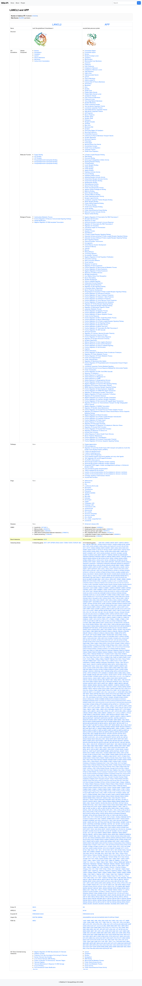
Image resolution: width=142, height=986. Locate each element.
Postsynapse (88, 142)
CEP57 (100, 603)
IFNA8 (99, 690)
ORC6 (84, 756)
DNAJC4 (102, 633)
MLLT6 (127, 725)
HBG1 (112, 680)
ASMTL (85, 569)
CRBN (129, 616)
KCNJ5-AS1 (91, 699)
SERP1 (85, 824)
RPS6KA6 (123, 813)
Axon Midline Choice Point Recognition (95, 276)
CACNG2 (119, 586)
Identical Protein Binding (91, 186)
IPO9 (114, 694)
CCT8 (97, 596)
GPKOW (107, 671)
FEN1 (119, 654)
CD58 (119, 596)
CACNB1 (114, 586)
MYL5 (102, 737)
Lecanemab (88, 520)
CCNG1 (123, 595)
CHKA (84, 607)
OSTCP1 (114, 756)
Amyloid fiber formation (91, 477)
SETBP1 (118, 824)
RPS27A (111, 813)
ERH (127, 645)
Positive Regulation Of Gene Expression (96, 269)
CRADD (124, 616)
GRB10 (116, 673)
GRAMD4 (111, 673)
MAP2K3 (96, 716)
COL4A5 (85, 614)
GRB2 (120, 673)
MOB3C (113, 727)
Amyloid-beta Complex (91, 146)
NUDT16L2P (92, 751)
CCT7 (93, 596)
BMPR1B (91, 579)
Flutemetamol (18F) (90, 507)
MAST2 (101, 720)
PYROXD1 (119, 793)
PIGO (92, 770)
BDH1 (105, 576)
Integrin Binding (89, 167)
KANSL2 (93, 697)
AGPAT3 (89, 551)
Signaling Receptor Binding (92, 161)
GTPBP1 (90, 676)
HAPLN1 (85, 680)
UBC (80, 543)
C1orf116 (120, 583)
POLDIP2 (90, 777)
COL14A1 (94, 612)
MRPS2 (107, 732)
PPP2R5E (97, 782)
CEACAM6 (96, 602)
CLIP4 (125, 609)
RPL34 (85, 812)
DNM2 (117, 633)
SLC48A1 (102, 831)
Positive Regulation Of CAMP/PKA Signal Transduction (100, 390)
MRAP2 (100, 728)
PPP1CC (101, 780)
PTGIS (89, 791)
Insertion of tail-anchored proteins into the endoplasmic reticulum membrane (106, 472)
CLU (87, 610)
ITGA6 (104, 695)
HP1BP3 (94, 687)
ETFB (100, 647)
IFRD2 (107, 690)
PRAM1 (122, 782)
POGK (120, 775)
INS (100, 694)
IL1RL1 (106, 692)
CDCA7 (109, 598)
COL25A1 (111, 612)
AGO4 (84, 551)
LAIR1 (98, 706)
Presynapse (88, 141)
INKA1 (87, 694)
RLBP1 (100, 806)
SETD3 (123, 824)
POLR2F (110, 777)
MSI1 (88, 734)
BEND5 (122, 576)
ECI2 (123, 638)
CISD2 (92, 609)
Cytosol (36, 56)
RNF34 (114, 808)
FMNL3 (102, 659)
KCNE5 (121, 697)
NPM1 (84, 749)
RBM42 (114, 801)
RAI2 (113, 798)
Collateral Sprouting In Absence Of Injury (96, 335)
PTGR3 (94, 791)
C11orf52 (108, 581)
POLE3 (95, 777)
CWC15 (93, 621)
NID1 (116, 744)
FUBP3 (112, 661)
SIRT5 (84, 829)
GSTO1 (115, 675)
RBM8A (123, 801)
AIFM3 (114, 551)
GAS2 (109, 664)
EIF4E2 (110, 642)
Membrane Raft (89, 127)
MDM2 (111, 721)
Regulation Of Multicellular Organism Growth (97, 307)
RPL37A (97, 812)
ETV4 (120, 647)
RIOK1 (130, 805)
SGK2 (105, 826)
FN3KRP (106, 659)
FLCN (128, 657)
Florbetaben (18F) (89, 503)
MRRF (126, 732)
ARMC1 (118, 565)
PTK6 (101, 791)
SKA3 (99, 829)
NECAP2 (122, 742)
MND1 (94, 727)
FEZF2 (93, 655)
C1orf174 (126, 583)
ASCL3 (118, 567)
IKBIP (90, 692)
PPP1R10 (107, 780)
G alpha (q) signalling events (93, 451)
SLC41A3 (96, 831)
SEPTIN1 (94, 822)
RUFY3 (109, 817)
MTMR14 (85, 735)
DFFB (100, 628)
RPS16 (128, 812)
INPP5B (96, 694)
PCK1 (108, 763)
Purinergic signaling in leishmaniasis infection (97, 475)
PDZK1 (89, 767)
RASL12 (125, 799)
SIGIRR (123, 827)
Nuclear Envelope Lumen (92, 56)
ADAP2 (103, 548)
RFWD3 (85, 805)
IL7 (116, 692)
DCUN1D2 (126, 622)
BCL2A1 (85, 576)
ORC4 (129, 754)
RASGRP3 (108, 799)
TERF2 (71, 543)
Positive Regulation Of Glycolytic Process (96, 325)
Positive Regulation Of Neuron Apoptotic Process (98, 314)
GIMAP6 (116, 666)
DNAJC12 (91, 633)
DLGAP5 (128, 629)
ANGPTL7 (104, 555)
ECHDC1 (110, 638)
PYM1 (114, 793)
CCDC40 (113, 593)
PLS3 (88, 775)
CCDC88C (86, 595)
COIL (84, 612)
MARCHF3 (86, 720)
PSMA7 (128, 787)
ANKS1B (103, 557)
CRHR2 (90, 617)
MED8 (89, 723)
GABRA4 (98, 662)
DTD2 (116, 635)
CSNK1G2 (126, 617)
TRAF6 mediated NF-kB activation (94, 470)
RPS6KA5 (117, 813)
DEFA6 (123, 626)
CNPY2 (119, 610)
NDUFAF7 (121, 740)
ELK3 (127, 642)
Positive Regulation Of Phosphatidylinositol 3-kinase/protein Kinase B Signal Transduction (106, 363)
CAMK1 (96, 588)
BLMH (107, 577)
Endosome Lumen (90, 99)
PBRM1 (106, 761)
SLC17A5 (118, 829)
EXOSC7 (105, 648)
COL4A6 (90, 614)
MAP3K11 (107, 716)
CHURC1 (113, 607)
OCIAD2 (106, 753)
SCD (96, 820)
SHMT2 (114, 827)
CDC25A (85, 598)
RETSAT (121, 803)
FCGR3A (107, 654)
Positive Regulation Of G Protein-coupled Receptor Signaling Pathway (104, 321)
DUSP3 (95, 636)
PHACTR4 (126, 767)
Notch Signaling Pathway (92, 239)
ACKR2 (128, 544)
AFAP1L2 (94, 550)
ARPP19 (100, 567)
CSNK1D (108, 617)
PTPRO (128, 791)
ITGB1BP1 (109, 695)
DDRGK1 (96, 624)
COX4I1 (85, 616)
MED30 (85, 723)
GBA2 (122, 664)
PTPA (114, 791)
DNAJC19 (96, 633)
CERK (103, 603)
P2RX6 (93, 758)
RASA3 (96, 799)
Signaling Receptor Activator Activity (95, 177)
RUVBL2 (118, 817)
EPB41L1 (127, 643)
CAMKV (123, 588)
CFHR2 (85, 605)
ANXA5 (85, 558)
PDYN (124, 765)
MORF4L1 (128, 727)
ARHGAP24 (100, 563)
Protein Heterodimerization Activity (94, 196)
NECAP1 (117, 742)
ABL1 (84, 544)
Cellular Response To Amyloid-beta (94, 422)
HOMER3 (122, 685)
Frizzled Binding (89, 163)
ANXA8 (89, 558)
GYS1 (114, 676)
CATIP (87, 591)
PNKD (97, 775)
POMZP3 (92, 779)
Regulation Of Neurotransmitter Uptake (95, 361)
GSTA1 (106, 675)
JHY (84, 697)
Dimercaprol (88, 500)
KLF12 (104, 702)
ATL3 (101, 570)
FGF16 (112, 655)
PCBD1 (110, 761)
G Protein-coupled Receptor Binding (95, 155)
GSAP (84, 675)
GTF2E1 (120, 675)
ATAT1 (112, 569)
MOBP (117, 727)
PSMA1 (118, 787)
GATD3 (118, 664)
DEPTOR (91, 628)
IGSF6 (85, 692)
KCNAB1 (111, 697)
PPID (92, 780)
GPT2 (99, 673)
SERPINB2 (97, 824)
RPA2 (96, 810)
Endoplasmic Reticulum (91, 68)
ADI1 (127, 548)
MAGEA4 (112, 714)
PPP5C (108, 782)
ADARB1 (107, 548)
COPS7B (116, 614)
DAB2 (94, 622)
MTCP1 (105, 734)
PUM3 (89, 793)
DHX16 (90, 629)
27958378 (65, 532)
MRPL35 (116, 730)
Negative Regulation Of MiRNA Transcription (97, 406)
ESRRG (95, 647)
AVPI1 (127, 572)
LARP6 (130, 706)
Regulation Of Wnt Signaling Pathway (95, 286)
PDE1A (89, 765)
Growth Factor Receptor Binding (93, 207)
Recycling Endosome (91, 132)
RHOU (58, 543)
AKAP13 (85, 553)
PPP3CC (102, 782)
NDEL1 (102, 740)
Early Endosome (89, 66)
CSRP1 (91, 619)
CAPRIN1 (85, 589)
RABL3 (94, 798)
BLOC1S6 (85, 579)
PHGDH (102, 768)
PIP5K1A (85, 772)
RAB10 (100, 794)
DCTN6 (116, 622)
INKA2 (92, 694)
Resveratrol (88, 487)
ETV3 (116, 647)
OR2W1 (107, 754)
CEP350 (95, 603)
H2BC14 (104, 678)
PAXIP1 (97, 761)
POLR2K (115, 777)
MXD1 (122, 735)
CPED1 (109, 616)
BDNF (108, 576)
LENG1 (103, 708)
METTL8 (97, 725)
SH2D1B (113, 826)
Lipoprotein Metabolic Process (93, 309)
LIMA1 (85, 709)
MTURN (101, 735)
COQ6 (126, 614)
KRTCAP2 (122, 704)
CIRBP (88, 609)
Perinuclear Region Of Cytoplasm (94, 130)
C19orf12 (90, 583)
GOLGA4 (95, 669)
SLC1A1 (123, 829)
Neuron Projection (90, 115)
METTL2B (91, 725)
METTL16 (125, 723)
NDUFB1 (126, 740)
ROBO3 (127, 808)
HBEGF (107, 680)
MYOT (110, 737)
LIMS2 (102, 709)
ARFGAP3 (118, 562)
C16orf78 (85, 583)
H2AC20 (85, 678)
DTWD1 (120, 635)
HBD (103, 680)
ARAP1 (94, 562)
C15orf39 (125, 581)
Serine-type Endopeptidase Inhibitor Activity (97, 160)
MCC (123, 720)
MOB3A (108, 727)
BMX (95, 579)
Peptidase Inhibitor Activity (92, 175)
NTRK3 (117, 749)
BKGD (103, 577)
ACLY (84, 546)
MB (109, 720)
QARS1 (124, 793)
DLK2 (84, 631)
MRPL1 (114, 728)
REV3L (126, 803)
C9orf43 (95, 586)
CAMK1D (101, 588)
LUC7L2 (118, 713)
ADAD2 (93, 548)
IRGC (128, 694)
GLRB (93, 668)
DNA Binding (88, 156)
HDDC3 (96, 681)
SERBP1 (123, 822)
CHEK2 (120, 605)
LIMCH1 (89, 709)
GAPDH (99, 664)
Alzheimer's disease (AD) (92, 524)
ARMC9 (127, 565)
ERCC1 (121, 645)
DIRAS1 (110, 629)
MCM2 (94, 721)
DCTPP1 (120, 622)
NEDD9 (128, 742)
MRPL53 (90, 732)
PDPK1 (111, 765)
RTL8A (100, 817)
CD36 (116, 596)
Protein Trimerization (90, 370)
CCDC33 (108, 593)
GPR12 (116, 671)
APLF (102, 560)
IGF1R (119, 690)
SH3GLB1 (91, 827)
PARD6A (104, 760)
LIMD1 (94, 709)
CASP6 (119, 589)
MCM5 (98, 721)
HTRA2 (99, 688)
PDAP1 (125, 763)
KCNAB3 (116, 697)
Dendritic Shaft (89, 118)
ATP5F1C (116, 570)
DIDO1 (98, 629)
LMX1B (98, 711)
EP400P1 (117, 643)
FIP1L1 (102, 657)
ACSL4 (106, 546)
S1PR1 (95, 819)
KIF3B (117, 701)
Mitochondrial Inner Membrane (93, 61)
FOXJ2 (124, 659)
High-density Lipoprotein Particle (94, 111)
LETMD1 (112, 708)
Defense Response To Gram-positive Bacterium (98, 344)
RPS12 (119, 812)
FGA (96, 655)
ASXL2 (108, 569)
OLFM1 (127, 753)
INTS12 (103, 694)
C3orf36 (115, 584)
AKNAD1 (90, 553)
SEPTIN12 (101, 822)
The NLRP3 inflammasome (92, 460)
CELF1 (101, 602)
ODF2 (114, 753)
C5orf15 (129, 584)
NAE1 (103, 739)
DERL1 (97, 628)
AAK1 (103, 543)
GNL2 (122, 668)
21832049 (34, 16)
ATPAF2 (98, 572)
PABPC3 (107, 758)
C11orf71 (114, 581)
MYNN (106, 737)
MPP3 (90, 728)
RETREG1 (116, 803)
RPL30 (124, 810)
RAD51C (105, 798)
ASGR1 (123, 567)
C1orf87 (90, 584)
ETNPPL (108, 647)
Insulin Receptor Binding (91, 165)
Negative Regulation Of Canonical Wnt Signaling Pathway (101, 384)
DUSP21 (90, 636)
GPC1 (102, 671)
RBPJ (127, 801)
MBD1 (112, 720)
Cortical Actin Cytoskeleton (42, 61)
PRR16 (110, 786)
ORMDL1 (89, 756)
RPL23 (120, 810)
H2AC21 (90, 678)
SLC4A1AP (108, 831)
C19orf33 (101, 583)
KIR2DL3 (85, 702)
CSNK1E (114, 617)
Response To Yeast (90, 220)
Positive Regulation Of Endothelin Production (97, 418)
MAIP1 (123, 714)
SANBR (109, 819)
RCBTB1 (97, 803)
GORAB (105, 669)
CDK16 (118, 598)
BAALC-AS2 (86, 574)
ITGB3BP (119, 695)
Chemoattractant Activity (92, 184)
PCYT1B (120, 763)
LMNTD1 (93, 711)
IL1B (102, 692)
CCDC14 (118, 591)
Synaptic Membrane (90, 137)
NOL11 (93, 747)
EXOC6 (89, 648)
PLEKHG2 (100, 773)
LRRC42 (129, 711)
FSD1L (99, 661)
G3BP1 (125, 661)
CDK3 (90, 600)
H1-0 (118, 676)
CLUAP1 (91, 610)
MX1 (118, 735)
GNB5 (118, 668)
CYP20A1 (85, 622)
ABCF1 (117, 543)
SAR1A (114, 819)
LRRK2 (95, 713)
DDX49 (93, 626)
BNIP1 (99, 579)
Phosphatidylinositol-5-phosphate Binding (45, 160)
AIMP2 (123, 551)
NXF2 (126, 751)
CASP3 (110, 589)
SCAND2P (91, 820)
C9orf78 (104, 586)
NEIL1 (84, 744)
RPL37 (93, 812)
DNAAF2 (104, 631)
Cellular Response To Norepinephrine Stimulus (98, 380)
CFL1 (88, 605)
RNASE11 (115, 806)
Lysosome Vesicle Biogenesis (93, 455)
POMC (126, 777)
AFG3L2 (106, 550)
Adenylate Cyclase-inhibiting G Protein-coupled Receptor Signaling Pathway (106, 238)
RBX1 (88, 803)
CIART (123, 607)
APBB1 (125, 558)
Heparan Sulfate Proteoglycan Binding (95, 189)
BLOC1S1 (112, 577)
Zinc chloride (88, 517)
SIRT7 (88, 829)
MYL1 (94, 737)
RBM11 (100, 801)
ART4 (110, 567)
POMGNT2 (86, 779)
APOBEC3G (112, 560)
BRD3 (111, 579)
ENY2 (109, 643)
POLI (102, 777)
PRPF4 (91, 786)
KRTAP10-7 (116, 704)
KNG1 (88, 704)
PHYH (117, 768)
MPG (84, 728)
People (23, 3)
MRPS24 (112, 732)
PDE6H (99, 765)
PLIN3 (117, 773)
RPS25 (102, 813)
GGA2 (97, 666)
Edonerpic (87, 498)
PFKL (113, 767)
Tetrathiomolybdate (90, 493)
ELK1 (123, 642)
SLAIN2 (113, 829)
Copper (87, 501)
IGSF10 (127, 690)
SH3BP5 (125, 826)
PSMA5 (123, 787)
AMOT (99, 555)
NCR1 (93, 740)
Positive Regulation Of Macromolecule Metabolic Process (101, 267)
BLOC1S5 (124, 577)
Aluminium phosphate (91, 514)
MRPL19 (129, 728)
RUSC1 (113, 817)
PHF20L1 (90, 768)
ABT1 (95, 544)
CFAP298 (108, 603)
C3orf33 (110, 584)
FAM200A (116, 650)
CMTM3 (105, 610)
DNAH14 (110, 631)
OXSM (85, 758)
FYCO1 (121, 661)
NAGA (107, 739)
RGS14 (105, 805)
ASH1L (127, 567)
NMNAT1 (101, 746)
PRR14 (102, 786)
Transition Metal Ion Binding (92, 194)
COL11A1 (89, 612)
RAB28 (85, 796)
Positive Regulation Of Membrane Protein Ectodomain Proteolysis (103, 352)
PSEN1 (109, 787)
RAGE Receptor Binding (91, 201)
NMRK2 (116, 746)
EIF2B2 (125, 640)
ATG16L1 (93, 570)
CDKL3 (115, 600)
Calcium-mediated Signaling (92, 281)
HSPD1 (90, 688)
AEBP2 (90, 550)
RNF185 (105, 808)
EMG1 (92, 643)
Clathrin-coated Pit (90, 80)
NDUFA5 (115, 740)
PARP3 (120, 760)
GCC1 (125, 664)
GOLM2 (100, 669)
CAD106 (87, 494)
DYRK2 (127, 636)
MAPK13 (123, 716)
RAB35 (94, 796)
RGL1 (92, 805)
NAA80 (89, 739)
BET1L (127, 576)
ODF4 (122, 753)
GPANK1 (85, 671)
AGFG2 (124, 550)
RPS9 (90, 815)
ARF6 (106, 562)
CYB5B (124, 621)
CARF (95, 589)
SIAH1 (62, 543)
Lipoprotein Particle (90, 149)
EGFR (106, 640)
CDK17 (122, 598)
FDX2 (116, 654)
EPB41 (123, 643)
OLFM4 (89, 754)
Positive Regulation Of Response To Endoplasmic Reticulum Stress (104, 425)
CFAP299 (114, 603)
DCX (84, 624)
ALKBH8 (90, 555)
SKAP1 (104, 829)
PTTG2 (85, 793)
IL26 (109, 692)
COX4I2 (90, 616)
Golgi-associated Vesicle (91, 75)
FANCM (120, 652)
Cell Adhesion (88, 233)
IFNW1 (103, 690)
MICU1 (102, 725)
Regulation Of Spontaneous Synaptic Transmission (99, 392)
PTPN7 (123, 791)
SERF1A (128, 822)
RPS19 (89, 813)
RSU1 (89, 817)
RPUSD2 (95, 815)
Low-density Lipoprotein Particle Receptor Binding (98, 200)
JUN (89, 697)
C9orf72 (100, 586)
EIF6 (117, 642)
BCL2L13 (96, 576)
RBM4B (118, 801)
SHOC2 (118, 827)
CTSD (84, 621)
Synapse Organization (91, 340)
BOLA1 (107, 579)
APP (107, 24)
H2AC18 (128, 676)
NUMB (103, 751)
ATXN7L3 (113, 572)
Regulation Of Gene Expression (93, 266)
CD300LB (106, 596)
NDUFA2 (110, 740)
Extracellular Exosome (91, 134)
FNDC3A (112, 659)
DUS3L (125, 635)
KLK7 (129, 702)
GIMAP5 (111, 666)
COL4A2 (122, 612)
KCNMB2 (101, 699)
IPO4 (111, 694)
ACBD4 (115, 544)
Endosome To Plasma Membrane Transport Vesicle (99, 136)
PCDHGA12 (86, 763)
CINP (84, 609)
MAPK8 (85, 718)
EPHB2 (103, 645)
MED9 (93, 723)
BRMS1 (124, 579)
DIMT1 (102, 629)
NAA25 (85, 739)
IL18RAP (97, 692)
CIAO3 (119, 607)
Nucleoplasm (38, 52)
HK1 (107, 683)
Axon (86, 87)
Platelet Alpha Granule (91, 92)
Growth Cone (88, 90)
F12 (109, 648)
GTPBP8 (95, 676)
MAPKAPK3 (104, 718)
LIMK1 (98, 709)
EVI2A (128, 647)
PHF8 (98, 768)
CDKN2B (125, 600)
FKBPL (125, 657)
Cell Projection (89, 113)
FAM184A (110, 650)
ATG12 (85, 570)
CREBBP (85, 617)
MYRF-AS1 (120, 737)
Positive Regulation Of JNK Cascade (95, 330)
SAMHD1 (103, 819)
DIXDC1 (115, 629)
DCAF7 (102, 622)
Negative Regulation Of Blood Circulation (96, 415)
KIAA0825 (86, 701)
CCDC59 (118, 593)
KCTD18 (111, 699)
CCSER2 (89, 596)
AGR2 (93, 551)
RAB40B (117, 796)
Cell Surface (88, 83)
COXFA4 (100, 616)
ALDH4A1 (108, 553)
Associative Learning (90, 259)
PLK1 (121, 773)
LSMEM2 (109, 713)
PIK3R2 (96, 770)
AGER (115, 550)
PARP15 (115, 760)
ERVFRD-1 (90, 647)
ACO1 (88, 546)
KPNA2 (92, 704)
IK (87, 692)
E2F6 (89, 638)
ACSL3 (101, 546)
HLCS (45, 539)
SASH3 (123, 819)
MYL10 (98, 737)
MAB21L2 (90, 714)
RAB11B (104, 794)
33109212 (110, 532)
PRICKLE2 (97, 784)
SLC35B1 (85, 831)
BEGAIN (113, 576)
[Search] (139, 3)
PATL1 (89, 761)
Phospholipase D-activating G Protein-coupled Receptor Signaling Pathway (105, 292)
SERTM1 (110, 824)
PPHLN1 (85, 780)
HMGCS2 (100, 685)
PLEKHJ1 (106, 773)
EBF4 (99, 638)
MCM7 (102, 721)
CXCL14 (104, 621)
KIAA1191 (104, 701)
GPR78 (89, 673)
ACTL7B (120, 546)
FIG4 (94, 657)
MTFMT (120, 734)
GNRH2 (90, 669)
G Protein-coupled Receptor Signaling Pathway (98, 234)
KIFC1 (125, 701)
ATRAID (103, 572)
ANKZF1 (118, 557)
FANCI (115, 652)
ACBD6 (119, 544)
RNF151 (95, 808)
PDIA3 (103, 765)
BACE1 (92, 574)
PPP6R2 (112, 782)
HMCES (120, 683)
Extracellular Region (90, 50)
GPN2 (111, 671)
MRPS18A (101, 732)
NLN (129, 744)
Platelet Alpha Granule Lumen (93, 94)
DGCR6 (105, 628)
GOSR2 (121, 669)
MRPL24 (90, 730)
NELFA (93, 744)
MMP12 (90, 727)
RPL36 (89, 812)
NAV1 (126, 739)
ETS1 (113, 647)
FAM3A (85, 652)
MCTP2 (106, 721)
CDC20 (127, 596)
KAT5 (97, 697)
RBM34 (105, 801)
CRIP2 (95, 617)
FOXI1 (120, 659)
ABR (92, 544)
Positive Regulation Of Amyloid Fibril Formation (98, 429)
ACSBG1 (96, 546)
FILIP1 (98, 657)
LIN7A (106, 709)
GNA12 (102, 668)
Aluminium (88, 482)
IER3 (126, 688)
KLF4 (108, 702)
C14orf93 (119, 581)
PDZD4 (128, 765)
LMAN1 (129, 709)
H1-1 (121, 676)
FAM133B (98, 650)
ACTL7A (115, 546)
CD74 (123, 596)
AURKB (123, 572)
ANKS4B (108, 557)
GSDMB (89, 675)
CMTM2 (100, 610)
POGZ (123, 775)
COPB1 (107, 614)
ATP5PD (122, 570)
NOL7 (101, 747)
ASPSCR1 (94, 569)
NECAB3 (112, 742)
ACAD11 (110, 544)
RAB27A (127, 794)
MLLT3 (122, 725)
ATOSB (105, 570)
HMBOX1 (111, 683)
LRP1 (112, 711)
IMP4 (123, 692)
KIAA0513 (123, 699)
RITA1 (96, 806)
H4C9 (112, 678)
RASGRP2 (102, 799)
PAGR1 (125, 758)
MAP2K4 (101, 716)
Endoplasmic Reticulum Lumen (93, 70)
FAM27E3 (121, 650)
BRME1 (119, 579)
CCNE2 (118, 595)
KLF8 (118, 702)
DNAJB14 (121, 631)
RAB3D (112, 796)
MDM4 (115, 721)
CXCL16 (108, 621)
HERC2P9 (109, 681)
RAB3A (108, 796)
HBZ (123, 680)
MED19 (124, 721)
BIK (92, 577)
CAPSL (91, 589)
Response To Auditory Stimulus (93, 272)
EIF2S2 (90, 642)
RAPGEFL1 (86, 799)
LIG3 (130, 708)
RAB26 (123, 794)
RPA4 (100, 810)
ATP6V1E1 (86, 572)
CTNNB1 (117, 619)
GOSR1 (117, 669)
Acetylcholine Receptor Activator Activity (96, 179)
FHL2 (87, 657)
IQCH (118, 694)
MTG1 (124, 734)
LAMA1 (102, 706)
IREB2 (122, 694)
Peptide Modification (40, 220)
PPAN (116, 779)
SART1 (118, 819)
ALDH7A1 (113, 553)
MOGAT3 (122, 727)
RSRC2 (126, 815)
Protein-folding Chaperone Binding (94, 203)
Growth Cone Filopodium (91, 151)
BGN (84, 577)
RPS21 (98, 813)
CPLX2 (114, 616)
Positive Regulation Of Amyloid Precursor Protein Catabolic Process (104, 410)
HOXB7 (127, 685)
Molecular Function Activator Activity (95, 212)
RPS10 (111, 812)
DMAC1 (88, 631)
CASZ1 (128, 589)
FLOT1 (85, 659)
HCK (84, 681)
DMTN (100, 631)
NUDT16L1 (86, 751)
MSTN (100, 734)
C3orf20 (105, 584)
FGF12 (103, 655)
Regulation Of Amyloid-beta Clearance (95, 396)
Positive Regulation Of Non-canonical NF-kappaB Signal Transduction (104, 401)
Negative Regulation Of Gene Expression (96, 271)
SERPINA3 (90, 824)
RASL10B (114, 799)
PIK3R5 (101, 770)
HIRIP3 (103, 683)
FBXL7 (89, 654)
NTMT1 (113, 749)
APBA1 (112, 558)
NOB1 (84, 747)
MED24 (128, 721)
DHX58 (94, 629)
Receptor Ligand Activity (91, 198)
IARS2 (112, 688)
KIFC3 (129, 701)
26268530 (117, 534)
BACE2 (97, 574)
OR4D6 (112, 754)
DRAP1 (104, 635)
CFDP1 (129, 603)
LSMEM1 (103, 713)
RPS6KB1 (86, 815)
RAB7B (85, 798)
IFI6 (84, 690)
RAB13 (109, 794)
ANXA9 (94, 558)
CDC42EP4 (95, 598)
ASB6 (114, 567)
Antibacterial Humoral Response (94, 283)
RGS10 (101, 805)
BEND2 (118, 576)
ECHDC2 (116, 638)
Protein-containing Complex (92, 104)
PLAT (125, 772)
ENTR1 (105, 643)
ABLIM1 (88, 544)
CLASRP (97, 609)
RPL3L (102, 812)
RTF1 (92, 817)
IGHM (123, 690)
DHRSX (85, 629)
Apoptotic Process (90, 231)
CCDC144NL (124, 591)
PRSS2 (125, 786)
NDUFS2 (96, 742)
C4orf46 (124, 584)
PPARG (120, 779)
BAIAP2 (101, 574)
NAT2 (122, 739)
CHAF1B (101, 605)
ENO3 (100, 643)
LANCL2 (56, 24)
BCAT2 (119, 574)
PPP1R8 (85, 782)
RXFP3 (129, 817)
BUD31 (95, 581)
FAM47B (94, 652)
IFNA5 (95, 690)
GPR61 (85, 673)
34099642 (99, 527)
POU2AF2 (102, 779)
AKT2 (98, 553)
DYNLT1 (117, 636)
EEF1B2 (85, 640)
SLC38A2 (91, 831)
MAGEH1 (118, 714)
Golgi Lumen (88, 73)
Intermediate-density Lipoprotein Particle (96, 109)
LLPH (124, 709)
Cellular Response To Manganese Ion (95, 377)
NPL (127, 747)
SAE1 (99, 819)
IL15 (93, 692)
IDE (120, 688)
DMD (92, 631)
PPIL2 (96, 780)
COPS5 (112, 614)
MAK (126, 714)
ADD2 (116, 548)
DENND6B (86, 628)
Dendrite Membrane (90, 103)
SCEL (99, 820)
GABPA (93, 662)
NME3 (89, 746)
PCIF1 (104, 763)
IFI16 (129, 688)
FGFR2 (121, 655)
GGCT (101, 666)
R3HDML (94, 794)
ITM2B (124, 695)
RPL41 (106, 812)
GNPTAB (85, 669)
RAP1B (123, 798)
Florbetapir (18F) (89, 505)
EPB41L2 (85, 645)
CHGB (124, 605)
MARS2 (91, 720)
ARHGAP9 (107, 563)
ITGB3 (114, 695)
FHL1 (84, 657)
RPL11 (112, 810)
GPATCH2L (97, 671)
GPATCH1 (91, 671)
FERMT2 (124, 654)
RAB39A (102, 796)
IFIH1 (87, 690)
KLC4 (100, 702)
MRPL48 (121, 730)
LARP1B (120, 706)
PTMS (105, 791)
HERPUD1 (116, 681)
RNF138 (90, 808)
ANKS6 (114, 557)
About (17, 3)
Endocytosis (88, 229)
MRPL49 (126, 730)
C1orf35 (85, 584)
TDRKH (66, 543)
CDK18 (127, 598)
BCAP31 (109, 574)
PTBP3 (128, 789)
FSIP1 (103, 661)
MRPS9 (122, 732)
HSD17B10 (109, 687)
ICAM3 (116, 688)
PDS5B (115, 765)
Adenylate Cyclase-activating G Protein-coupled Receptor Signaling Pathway (106, 236)
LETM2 (107, 708)
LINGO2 (116, 709)
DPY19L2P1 (86, 635)
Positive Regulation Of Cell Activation (95, 347)
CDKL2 (111, 600)
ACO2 (92, 546)
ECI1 (120, 638)
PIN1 (119, 770)
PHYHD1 (121, 768)
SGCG (97, 826)
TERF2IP (75, 543)
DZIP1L (85, 638)
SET (114, 824)
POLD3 (85, 777)
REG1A (110, 803)
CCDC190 (96, 593)
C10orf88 (103, 581)
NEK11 (89, 744)
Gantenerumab (89, 508)
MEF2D (97, 723)
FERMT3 (85, 655)
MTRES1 (91, 735)
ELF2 (120, 642)
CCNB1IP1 (104, 595)
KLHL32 (122, 702)
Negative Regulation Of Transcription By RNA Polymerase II (101, 217)
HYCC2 (104, 688)
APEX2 (99, 560)
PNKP (101, 775)
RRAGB (100, 815)
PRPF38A (85, 786)
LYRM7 (85, 714)
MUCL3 (109, 735)
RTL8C (104, 817)
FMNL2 (97, 659)
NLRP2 (85, 746)
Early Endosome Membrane (92, 97)
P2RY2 (98, 758)
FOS (116, 659)
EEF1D (90, 640)
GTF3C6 (85, 676)
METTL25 (85, 725)
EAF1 (95, 638)
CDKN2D (85, 602)
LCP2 (92, 708)
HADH (116, 678)
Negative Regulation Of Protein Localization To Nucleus (100, 394)
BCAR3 (114, 574)
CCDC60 (124, 593)
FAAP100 (117, 648)
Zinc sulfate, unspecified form (93, 519)
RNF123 (85, 808)
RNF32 (109, 808)
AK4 (126, 551)
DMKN (96, 631)
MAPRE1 (111, 718)
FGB (99, 655)
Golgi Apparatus (89, 71)
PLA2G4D (110, 772)
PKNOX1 (94, 772)
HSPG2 (95, 688)
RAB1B (118, 794)
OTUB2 (124, 756)
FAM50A (99, 652)
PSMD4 (100, 789)
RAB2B (89, 796)
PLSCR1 (93, 775)
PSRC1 (119, 789)
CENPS (128, 602)
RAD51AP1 (99, 798)
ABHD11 (126, 543)
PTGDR (85, 791)
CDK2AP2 (86, 600)
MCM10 (90, 721)
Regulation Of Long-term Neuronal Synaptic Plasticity (99, 333)
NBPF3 (85, 740)
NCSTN (98, 740)
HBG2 (115, 680)
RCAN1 (93, 803)
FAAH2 (113, 648)
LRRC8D (90, 713)
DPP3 (124, 633)
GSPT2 (102, 675)
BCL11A (128, 574)
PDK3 (106, 765)
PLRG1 (85, 775)
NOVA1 (123, 747)
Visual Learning (89, 262)
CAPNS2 (128, 588)
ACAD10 (104, 544)
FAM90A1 (110, 652)
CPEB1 (105, 616)
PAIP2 (129, 758)
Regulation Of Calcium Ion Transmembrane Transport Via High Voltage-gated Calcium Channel (106, 403)
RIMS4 (121, 805)
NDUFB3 (85, 742)
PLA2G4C (104, 772)
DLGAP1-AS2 (121, 629)
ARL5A (103, 565)
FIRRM (107, 657)
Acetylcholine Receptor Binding (93, 181)
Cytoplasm (37, 54)
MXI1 (125, 735)
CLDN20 (107, 609)
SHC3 (109, 827)
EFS (102, 640)
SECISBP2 (125, 820)
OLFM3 (85, 754)
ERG (124, 645)
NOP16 (110, 747)
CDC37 (90, 598)
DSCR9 (109, 635)
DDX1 (101, 624)
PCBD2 (115, 761)
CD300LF (111, 596)
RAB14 (114, 794)
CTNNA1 (111, 619)
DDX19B (118, 624)
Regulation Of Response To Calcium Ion (96, 430)
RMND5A (105, 806)
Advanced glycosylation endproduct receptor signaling (100, 462)
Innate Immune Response (92, 316)
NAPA (111, 739)
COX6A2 (94, 616)
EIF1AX (116, 640)
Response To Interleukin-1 (92, 373)
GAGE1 (118, 662)
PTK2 (97, 791)
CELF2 (105, 602)
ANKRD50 (98, 557)
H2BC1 (99, 678)
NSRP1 (105, 749)
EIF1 (112, 640)
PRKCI (117, 784)
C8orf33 (90, 586)
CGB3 (92, 605)
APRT (90, 562)
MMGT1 (85, 727)
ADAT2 (112, 548)
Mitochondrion (88, 59)
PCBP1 (119, 761)
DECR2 (111, 626)
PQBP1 (117, 782)
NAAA (93, 739)
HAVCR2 (99, 680)
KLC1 (93, 702)
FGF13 (108, 655)
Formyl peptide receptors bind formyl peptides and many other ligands (104, 456)
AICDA (107, 551)
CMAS (96, 610)
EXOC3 (85, 648)
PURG (93, 793)
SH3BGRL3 (120, 826)
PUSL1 (101, 793)
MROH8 (109, 728)
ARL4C (95, 565)
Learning (87, 248)
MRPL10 (118, 728)
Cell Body (87, 123)
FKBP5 (120, 657)
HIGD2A (85, 683)
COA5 (123, 610)
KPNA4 (97, 704)
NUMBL (107, 751)
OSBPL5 (106, 756)
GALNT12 (94, 664)
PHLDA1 (107, 768)
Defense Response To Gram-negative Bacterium (98, 342)
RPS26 (107, 813)
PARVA (125, 760)
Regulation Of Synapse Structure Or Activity (97, 338)
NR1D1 (89, 749)
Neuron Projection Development (93, 290)
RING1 (125, 805)
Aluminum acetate (90, 515)
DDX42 (127, 624)
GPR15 (126, 671)
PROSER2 (128, 784)
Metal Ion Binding (89, 191)
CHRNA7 (103, 607)
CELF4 (110, 602)
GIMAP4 (106, 666)
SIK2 (127, 827)
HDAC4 (92, 681)
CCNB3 (109, 595)
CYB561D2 (119, 621)
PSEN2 (114, 787)
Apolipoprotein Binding (91, 182)
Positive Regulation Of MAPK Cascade (96, 312)
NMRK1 (112, 746)
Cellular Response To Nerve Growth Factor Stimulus (99, 434)
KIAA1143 (98, 701)
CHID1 (128, 605)
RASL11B (120, 799)
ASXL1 (103, 569)
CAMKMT (118, 588)
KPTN (101, 704)
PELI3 (97, 767)
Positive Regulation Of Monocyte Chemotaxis (97, 382)
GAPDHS (104, 664)
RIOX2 (89, 806)
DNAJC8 (107, 633)
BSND (84, 581)
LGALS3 (126, 708)
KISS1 (90, 702)
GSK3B (94, 675)
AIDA (110, 551)
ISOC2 (91, 695)
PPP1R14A (113, 780)
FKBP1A (115, 657)
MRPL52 (85, 732)
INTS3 (108, 694)
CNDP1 (110, 610)
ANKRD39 (86, 557)
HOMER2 (116, 685)
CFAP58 (124, 603)
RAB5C (126, 796)
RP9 (93, 810)
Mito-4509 (87, 496)
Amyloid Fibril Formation (91, 432)
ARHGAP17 (93, 563)
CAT (84, 591)
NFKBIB (100, 744)
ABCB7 (112, 543)
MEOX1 (106, 723)
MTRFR (96, 735)
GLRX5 (97, 668)
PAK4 (91, 760)
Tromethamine (89, 489)
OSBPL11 (100, 756)
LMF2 (89, 711)
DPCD (120, 633)
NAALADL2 (98, 739)
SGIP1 (101, 826)
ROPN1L (85, 810)
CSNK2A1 (86, 619)
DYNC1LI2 (105, 636)
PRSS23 (85, 787)
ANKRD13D (116, 555)
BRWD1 (129, 579)
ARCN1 (99, 562)
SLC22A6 (128, 829)
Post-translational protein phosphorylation (96, 468)
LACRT (91, 706)
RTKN (96, 817)
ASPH (89, 569)
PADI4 (117, 758)
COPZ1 (122, 614)
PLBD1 (129, 772)
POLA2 (128, 775)
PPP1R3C (125, 780)
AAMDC (107, 543)
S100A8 (90, 819)
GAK (121, 662)
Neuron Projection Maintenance (93, 436)
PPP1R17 (119, 780)
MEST (114, 723)
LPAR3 (106, 711)
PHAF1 (85, 768)
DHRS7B (124, 628)
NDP (106, 740)
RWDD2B (123, 817)
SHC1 (106, 827)
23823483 (47, 531)
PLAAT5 (120, 772)
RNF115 (125, 806)
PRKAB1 (102, 784)
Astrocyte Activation (90, 331)
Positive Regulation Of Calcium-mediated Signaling (99, 345)
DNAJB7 (85, 633)
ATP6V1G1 (92, 572)
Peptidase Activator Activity (92, 172)
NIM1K (120, 744)
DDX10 (105, 624)
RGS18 (109, 805)
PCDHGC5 (99, 763)
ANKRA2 (110, 555)
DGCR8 (109, 628)
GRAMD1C (105, 673)
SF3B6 (93, 826)
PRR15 (106, 786)
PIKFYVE (106, 770)
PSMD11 (94, 789)
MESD (110, 723)
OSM (110, 756)
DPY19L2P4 (93, 635)
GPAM (126, 669)
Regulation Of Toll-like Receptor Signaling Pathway (99, 304)
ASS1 (99, 569)
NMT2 (120, 746)
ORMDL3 (94, 756)
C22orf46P (95, 584)
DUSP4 (100, 636)
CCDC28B (103, 593)
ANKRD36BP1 (124, 555)
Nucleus (36, 50)
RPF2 (108, 810)
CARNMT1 (100, 589)
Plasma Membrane (39, 57)
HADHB (120, 678)
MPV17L (95, 728)
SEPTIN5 (106, 822)
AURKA (118, 572)
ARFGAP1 (112, 562)
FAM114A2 (86, 650)
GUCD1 (101, 676)
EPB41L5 (97, 645)
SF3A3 (85, 826)
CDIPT (114, 598)
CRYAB (99, 617)
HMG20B (125, 683)
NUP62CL (116, 751)
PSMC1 (90, 789)
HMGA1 (85, 685)
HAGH (125, 678)
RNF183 (100, 808)
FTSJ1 (107, 661)
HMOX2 (105, 685)
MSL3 (92, 734)
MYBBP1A (86, 737)
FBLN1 (128, 652)
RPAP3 (104, 810)
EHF (109, 640)
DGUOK (119, 628)
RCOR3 (103, 803)
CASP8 (124, 589)
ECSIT (127, 638)
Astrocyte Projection (90, 139)
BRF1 (115, 579)
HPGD (99, 687)
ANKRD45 (92, 557)
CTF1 (107, 619)
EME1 (88, 643)
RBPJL (85, 803)
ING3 (129, 692)
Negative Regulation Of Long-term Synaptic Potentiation (100, 397)
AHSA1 (102, 551)
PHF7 (94, 768)
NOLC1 (105, 747)
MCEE (127, 720)
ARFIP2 (123, 562)
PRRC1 (115, 786)
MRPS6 (117, 732)
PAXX (101, 761)
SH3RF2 (96, 827)
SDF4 (114, 820)
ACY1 (84, 548)
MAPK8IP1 (91, 718)
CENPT (85, 603)
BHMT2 (88, 577)
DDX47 (89, 626)
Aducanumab (88, 510)
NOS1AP (114, 747)
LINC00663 (111, 709)
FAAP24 (123, 648)
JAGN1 (128, 695)
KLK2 (126, 702)
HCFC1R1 (128, 680)
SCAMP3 (85, 820)
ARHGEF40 (119, 563)
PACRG (112, 758)
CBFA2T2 (101, 591)
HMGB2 (90, 685)
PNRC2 (115, 775)
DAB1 (90, 622)
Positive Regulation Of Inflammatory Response (98, 337)
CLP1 (84, 610)
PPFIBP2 (125, 779)
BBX (105, 574)
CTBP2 (103, 619)
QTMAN (89, 794)
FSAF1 (95, 661)
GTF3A (130, 675)
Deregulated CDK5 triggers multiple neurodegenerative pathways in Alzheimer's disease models (107, 466)
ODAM (111, 753)
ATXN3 (108, 572)
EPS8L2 (112, 645)
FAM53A (104, 652)
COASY (127, 610)
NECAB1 (106, 742)
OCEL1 (101, 753)
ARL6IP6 (108, 565)
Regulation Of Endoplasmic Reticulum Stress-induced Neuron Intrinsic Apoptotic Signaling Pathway (107, 412)
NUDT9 (98, 751)
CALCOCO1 (86, 588)
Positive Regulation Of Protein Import (95, 420)
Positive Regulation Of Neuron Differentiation (97, 319)
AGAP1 (111, 550)
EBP (102, 638)
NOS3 (119, 747)
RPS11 (115, 812)
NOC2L (89, 747)
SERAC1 (117, 822)
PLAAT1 (115, 772)
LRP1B (117, 711)
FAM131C (92, 650)
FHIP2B (129, 655)
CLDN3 (112, 609)
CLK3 (128, 609)
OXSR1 (89, 758)
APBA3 (121, 558)
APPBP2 (53, 543)
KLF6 (111, 702)
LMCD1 (85, 711)
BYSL (99, 581)
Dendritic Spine (89, 116)
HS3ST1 (103, 687)
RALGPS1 (118, 798)
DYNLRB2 (111, 636)
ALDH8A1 (119, 553)
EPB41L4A (92, 645)
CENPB (114, 602)
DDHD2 (92, 624)
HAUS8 (95, 680)
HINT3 (99, 683)
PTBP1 (123, 789)
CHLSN (89, 607)
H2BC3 (109, 678)
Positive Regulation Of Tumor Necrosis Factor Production (101, 300)
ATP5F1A (110, 570)
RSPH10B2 (115, 815)
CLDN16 (102, 609)
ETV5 (124, 647)
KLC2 (97, 702)
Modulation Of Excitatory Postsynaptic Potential (98, 385)
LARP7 (85, 708)
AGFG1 (119, 550)
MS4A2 (85, 734)
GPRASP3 (95, 673)
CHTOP (109, 607)
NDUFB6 (90, 742)
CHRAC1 (98, 607)
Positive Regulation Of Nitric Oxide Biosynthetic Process (100, 318)
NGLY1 (113, 744)
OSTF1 (120, 756)
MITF (110, 725)
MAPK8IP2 (97, 718)
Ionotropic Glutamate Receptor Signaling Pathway (98, 305)
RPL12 (116, 810)
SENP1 (85, 822)
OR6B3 (117, 754)
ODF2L (119, 753)
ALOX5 (95, 555)
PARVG (129, 760)
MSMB (96, 734)
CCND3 (114, 595)
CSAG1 (104, 617)
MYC (90, 737)
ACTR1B (125, 546)
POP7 (96, 779)
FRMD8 (90, 661)
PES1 (101, 767)
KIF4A (121, 701)
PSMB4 (85, 789)
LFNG (116, 708)
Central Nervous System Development (95, 245)
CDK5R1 (102, 600)
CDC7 (100, 598)
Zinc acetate (88, 512)
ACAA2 (100, 544)
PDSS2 (120, 765)
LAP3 (116, 706)
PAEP (120, 758)
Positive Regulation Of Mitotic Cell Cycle (96, 326)
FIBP (91, 657)
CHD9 (111, 605)
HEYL (120, 681)
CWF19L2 (98, 621)
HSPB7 (129, 687)
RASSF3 (85, 801)
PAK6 (95, 760)
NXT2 (89, 753)
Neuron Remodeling (90, 278)
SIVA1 (92, 829)
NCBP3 (89, 740)
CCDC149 (85, 593)
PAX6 (93, 761)
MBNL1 (120, 720)
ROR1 (90, 810)
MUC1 (105, 735)
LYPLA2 (128, 713)
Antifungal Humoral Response (93, 285)
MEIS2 (102, 723)
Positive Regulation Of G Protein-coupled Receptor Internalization (103, 417)
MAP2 (91, 716)
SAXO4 (127, 819)
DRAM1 (99, 635)
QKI (128, 793)
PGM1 (117, 767)
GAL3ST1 (126, 662)
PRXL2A (100, 787)
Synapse (87, 129)
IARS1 (108, 688)
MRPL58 (95, 732)
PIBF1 (84, 770)
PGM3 (121, 767)
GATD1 (113, 664)
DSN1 (112, 635)
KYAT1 (128, 704)
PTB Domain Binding (90, 205)
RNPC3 (122, 808)
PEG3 (93, 767)
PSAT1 (105, 787)
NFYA (104, 744)
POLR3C (121, 777)
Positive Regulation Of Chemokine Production (97, 293)
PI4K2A (126, 768)
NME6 (93, 746)
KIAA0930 (92, 701)
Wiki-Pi (4, 3)
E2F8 (92, 638)
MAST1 (96, 720)
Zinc (86, 484)
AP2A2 (103, 558)
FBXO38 (93, 654)
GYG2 (111, 676)
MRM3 (104, 728)
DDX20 (123, 624)
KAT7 (101, 697)
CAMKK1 (106, 588)
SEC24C (119, 820)
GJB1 (126, 666)
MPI (87, 728)
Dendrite (87, 89)
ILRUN (119, 692)
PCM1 (115, 763)
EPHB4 (107, 645)
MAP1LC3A (86, 716)
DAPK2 (98, 622)
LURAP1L (123, 713)
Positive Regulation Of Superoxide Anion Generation (99, 302)
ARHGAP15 (86, 563)
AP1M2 (99, 558)
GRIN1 (129, 673)
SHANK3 (101, 827)
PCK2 (112, 763)
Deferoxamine (88, 481)
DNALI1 (112, 633)
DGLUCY (114, 628)
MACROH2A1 (97, 714)
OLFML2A (95, 754)
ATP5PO (127, 570)
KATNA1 (105, 697)
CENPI (119, 602)
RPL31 (128, 810)
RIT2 (92, 806)
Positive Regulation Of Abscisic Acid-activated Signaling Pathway (52, 219)
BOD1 (103, 579)
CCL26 (98, 595)
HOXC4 (85, 687)
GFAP (89, 666)
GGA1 (93, 666)
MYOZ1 (114, 737)
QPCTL (85, 794)
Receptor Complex (90, 122)
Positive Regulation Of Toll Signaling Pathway (97, 323)
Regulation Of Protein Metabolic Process (96, 354)
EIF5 (114, 642)
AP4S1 (107, 558)
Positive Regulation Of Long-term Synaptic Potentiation (100, 399)
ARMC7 (122, 565)
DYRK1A (121, 636)
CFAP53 (119, 603)
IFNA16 (91, 690)
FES (89, 655)
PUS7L (97, 793)
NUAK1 (122, 749)
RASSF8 (90, 801)
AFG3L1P (100, 550)
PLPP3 (128, 773)
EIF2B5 (85, 642)
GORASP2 (111, 669)
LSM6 (99, 713)
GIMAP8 (121, 666)
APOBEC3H (120, 560)
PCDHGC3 (93, 763)
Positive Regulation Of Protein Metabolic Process (98, 356)
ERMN (85, 647)
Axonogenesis (89, 243)
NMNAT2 (106, 746)
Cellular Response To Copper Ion (94, 375)
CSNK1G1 (120, 617)
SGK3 (109, 826)
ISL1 (87, 695)
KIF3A (113, 701)
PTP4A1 (109, 791)
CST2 (95, 619)
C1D (106, 583)
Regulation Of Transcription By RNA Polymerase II (99, 224)
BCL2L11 (90, 576)
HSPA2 (120, 687)
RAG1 (110, 798)
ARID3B (90, 565)
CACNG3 (125, 586)
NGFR (108, 744)
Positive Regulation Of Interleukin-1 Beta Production (99, 297)
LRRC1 (124, 711)
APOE (125, 560)
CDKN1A (120, 600)
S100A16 (85, 819)
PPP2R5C (91, 782)
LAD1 (94, 706)
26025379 (46, 529)
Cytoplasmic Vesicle (90, 96)
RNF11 (120, 806)
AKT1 (45, 543)
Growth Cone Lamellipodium (92, 148)
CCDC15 (91, 593)
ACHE (123, 544)
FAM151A (104, 650)
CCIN (90, 595)
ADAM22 (98, 548)
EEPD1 (94, 640)
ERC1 (116, 645)
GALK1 (89, 664)
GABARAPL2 (86, 662)
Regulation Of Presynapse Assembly (95, 423)
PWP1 (105, 793)
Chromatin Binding (90, 158)
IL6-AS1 (113, 692)
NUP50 (112, 751)
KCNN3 (107, 699)
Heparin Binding (89, 170)
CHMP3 (93, 607)
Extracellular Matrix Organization (94, 288)
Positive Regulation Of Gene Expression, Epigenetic (99, 389)
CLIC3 (121, 609)
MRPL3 (106, 730)
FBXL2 (85, 654)
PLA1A (99, 772)
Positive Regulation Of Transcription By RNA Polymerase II (101, 328)
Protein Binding (38, 155)
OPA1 (99, 754)
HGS (124, 681)
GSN (98, 675)
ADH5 (123, 548)
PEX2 (104, 767)
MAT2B (105, 720)
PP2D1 (112, 779)
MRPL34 (110, 730)
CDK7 (106, 600)
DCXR (87, 624)
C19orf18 (96, 583)
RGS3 (113, 805)
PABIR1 (102, 758)
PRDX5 (91, 784)
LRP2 (120, 711)
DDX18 (114, 624)
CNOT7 (115, 610)
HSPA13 (115, 687)
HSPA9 (124, 687)
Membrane (37, 59)
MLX (130, 725)
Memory (87, 250)
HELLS (104, 681)
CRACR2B (119, 616)
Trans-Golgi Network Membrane (93, 101)
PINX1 (123, 770)
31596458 (48, 534)
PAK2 (88, 760)
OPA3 (103, 754)
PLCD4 (89, 773)
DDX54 (97, 626)
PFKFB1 (109, 767)
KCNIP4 (126, 697)
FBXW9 (99, 654)
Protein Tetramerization (91, 359)
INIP (84, 694)
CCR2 (84, 596)
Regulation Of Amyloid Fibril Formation (95, 427)
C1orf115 (115, 583)
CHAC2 (96, 605)
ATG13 (89, 570)
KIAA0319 (117, 699)
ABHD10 (121, 543)
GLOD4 (89, 668)
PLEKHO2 (112, 773)
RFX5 (89, 805)
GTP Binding (37, 158)
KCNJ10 (85, 699)
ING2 (126, 692)
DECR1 (106, 626)
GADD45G (104, 662)
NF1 (96, 744)
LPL (110, 711)
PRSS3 (90, 787)
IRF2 (125, 694)
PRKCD (108, 784)
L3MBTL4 (85, 706)
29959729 (109, 529)
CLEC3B (116, 609)
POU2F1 (107, 779)
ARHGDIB (113, 563)
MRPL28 (101, 730)
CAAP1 (109, 586)
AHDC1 (98, 551)
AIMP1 (118, 551)
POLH (99, 777)
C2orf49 (101, 584)
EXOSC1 (94, 648)
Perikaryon (88, 120)
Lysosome (87, 63)
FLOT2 (89, 659)
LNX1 (102, 711)
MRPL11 (123, 728)
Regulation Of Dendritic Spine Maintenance (97, 408)
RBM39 (109, 801)
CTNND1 (122, 619)
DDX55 (102, 626)
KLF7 (114, 702)
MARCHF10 (122, 718)
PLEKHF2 (94, 773)
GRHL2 (124, 673)
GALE (84, 664)
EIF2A (121, 640)
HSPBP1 (85, 688)
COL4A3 (127, 612)
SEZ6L (127, 824)
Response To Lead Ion (91, 264)
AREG (103, 562)
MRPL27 (95, 730)
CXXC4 (113, 621)
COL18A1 (100, 612)
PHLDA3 (112, 768)
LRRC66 (85, 713)
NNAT (124, 746)
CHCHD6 (106, 605)
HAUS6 (90, 680)
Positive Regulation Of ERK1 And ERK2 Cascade (98, 371)
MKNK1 (118, 725)
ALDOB (125, 553)
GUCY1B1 (106, 676)
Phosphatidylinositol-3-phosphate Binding (45, 161)
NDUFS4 (101, 742)
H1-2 (124, 676)
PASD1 (85, 761)
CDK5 (98, 600)
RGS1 (96, 805)
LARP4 (125, 706)
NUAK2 (126, 749)
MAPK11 (118, 716)
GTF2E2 (125, 675)
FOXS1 (128, 659)
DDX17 (109, 624)
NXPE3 (85, 753)
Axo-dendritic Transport (91, 255)
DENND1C (128, 626)
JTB (87, 697)
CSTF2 (99, 619)
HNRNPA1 (111, 685)
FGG (125, 655)
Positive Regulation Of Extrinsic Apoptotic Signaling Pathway (102, 441)
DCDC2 (107, 622)
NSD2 (101, 749)
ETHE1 (104, 647)
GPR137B (121, 671)
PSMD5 (104, 789)
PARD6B (110, 760)
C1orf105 (109, 583)
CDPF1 (90, 602)
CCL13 (94, 595)
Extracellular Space (90, 52)
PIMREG (115, 770)
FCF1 (102, 654)
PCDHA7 (124, 761)
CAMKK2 (112, 588)
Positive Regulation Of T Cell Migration (95, 437)
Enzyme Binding (89, 174)
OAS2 (97, 753)
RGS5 (117, 805)
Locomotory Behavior (91, 253)
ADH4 (120, 548)
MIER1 (106, 725)
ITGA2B (99, 695)
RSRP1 (85, 817)
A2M (100, 543)
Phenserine (88, 491)
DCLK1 (111, 622)
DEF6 (118, 626)
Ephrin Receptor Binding (91, 193)
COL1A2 (106, 612)
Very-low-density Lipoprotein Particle (95, 106)
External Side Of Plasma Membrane (95, 82)
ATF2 (119, 569)
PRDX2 (87, 784)
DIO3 (106, 629)
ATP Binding (37, 156)
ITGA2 (95, 695)
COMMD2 (102, 614)
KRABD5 (105, 704)
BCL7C (101, 576)
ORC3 (125, 754)
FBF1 (123, 652)
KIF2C (109, 701)
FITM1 (111, 657)
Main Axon (88, 125)
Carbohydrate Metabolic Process (43, 217)
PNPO (111, 775)
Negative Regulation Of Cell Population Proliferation (99, 257)
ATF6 (126, 569)
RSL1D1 (109, 815)
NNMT (128, 746)
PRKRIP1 (122, 784)
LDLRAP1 (97, 708)
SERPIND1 (104, 824)
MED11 (119, 721)
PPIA (89, 780)
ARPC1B (95, 567)
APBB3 (89, 560)
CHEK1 (115, 605)
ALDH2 (103, 553)
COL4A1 (116, 612)
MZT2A (125, 737)
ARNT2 (90, 567)
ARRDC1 (106, 567)
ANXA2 (129, 557)
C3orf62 (120, 584)
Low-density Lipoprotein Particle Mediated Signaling (99, 366)
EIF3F (94, 642)
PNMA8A (106, 775)
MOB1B (103, 727)
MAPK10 (113, 716)
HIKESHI (90, 683)
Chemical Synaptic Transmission (94, 241)
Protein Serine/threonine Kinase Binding (96, 210)
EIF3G (98, 642)
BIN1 (94, 577)
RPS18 (85, 813)
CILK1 (127, 607)
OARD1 (93, 753)
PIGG (88, 770)
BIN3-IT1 (98, 577)
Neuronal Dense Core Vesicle (93, 144)
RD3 (106, 803)
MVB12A (114, 735)
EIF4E (106, 642)
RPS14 (124, 812)
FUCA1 (116, 661)
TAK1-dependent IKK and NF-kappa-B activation (98, 458)
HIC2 (127, 681)
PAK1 (84, 760)
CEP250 (90, 603)
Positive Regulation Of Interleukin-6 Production (98, 298)
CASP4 (114, 589)
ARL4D (99, 565)
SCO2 (103, 820)
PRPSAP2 (96, 786)
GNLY (126, 668)
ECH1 (106, 638)
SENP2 (89, 822)
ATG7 (98, 570)
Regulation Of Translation (92, 226)
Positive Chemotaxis (90, 351)
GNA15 (106, 668)
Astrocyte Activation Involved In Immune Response (99, 222)
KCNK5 (97, 699)
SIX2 (96, 829)
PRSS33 (95, 787)
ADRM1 (85, 550)
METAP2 (119, 723)
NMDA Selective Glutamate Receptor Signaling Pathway (100, 387)
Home (12, 3)
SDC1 (111, 820)
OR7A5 (121, 754)
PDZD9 (85, 767)
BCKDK (123, 574)
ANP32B (123, 557)
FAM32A (127, 650)
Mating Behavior (89, 252)
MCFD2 (85, 721)
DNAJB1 (115, 631)
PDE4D (94, 765)
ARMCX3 (85, 567)
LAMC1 (107, 706)
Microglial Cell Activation (91, 219)
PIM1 (110, 770)
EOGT (112, 643)
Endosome (88, 64)
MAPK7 (129, 716)
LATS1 (89, 708)
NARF (119, 739)
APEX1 (94, 560)
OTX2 (128, 756)
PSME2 (114, 789)
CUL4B (89, 621)
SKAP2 (108, 829)
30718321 (44, 527)
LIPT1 (121, 709)
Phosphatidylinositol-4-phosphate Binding (45, 163)
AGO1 (128, 550)
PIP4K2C (128, 770)
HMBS (116, 683)
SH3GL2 (85, 827)
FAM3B (89, 652)
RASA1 (92, 799)
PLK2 (124, 773)
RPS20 (94, 813)
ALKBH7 (85, 555)
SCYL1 (107, 820)
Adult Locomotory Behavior (92, 260)
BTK (91, 581)
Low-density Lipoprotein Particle (93, 108)
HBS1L (120, 680)
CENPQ (123, 602)
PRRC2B (119, 786)
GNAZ (115, 668)
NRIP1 (97, 749)
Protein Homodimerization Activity (94, 188)
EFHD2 (99, 640)
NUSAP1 (122, 751)
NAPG (115, 739)
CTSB (127, 619)
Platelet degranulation (91, 444)
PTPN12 (118, 791)
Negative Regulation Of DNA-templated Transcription (49, 222)
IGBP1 (115, 690)
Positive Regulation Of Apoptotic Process (96, 311)
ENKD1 (97, 643)
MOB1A (98, 727)
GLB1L (85, 668)
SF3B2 (89, 826)
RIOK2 (85, 806)
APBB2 (85, 560)
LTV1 (113, 713)
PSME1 (109, 789)
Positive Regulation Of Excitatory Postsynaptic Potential (100, 439)
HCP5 (87, 681)
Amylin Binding (89, 208)
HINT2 (95, 683)
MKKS (114, 725)
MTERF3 (109, 734)
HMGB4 (95, 685)
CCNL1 (127, 595)
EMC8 (84, 643)
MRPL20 (85, 730)
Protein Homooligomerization (93, 357)
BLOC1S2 (118, 577)
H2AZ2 (95, 678)
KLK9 (84, 704)
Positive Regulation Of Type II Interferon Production (99, 295)
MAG (107, 714)
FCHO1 (112, 654)
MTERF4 (115, 734)
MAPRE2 (116, 718)
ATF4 (123, 569)
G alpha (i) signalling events (92, 453)
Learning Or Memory (90, 246)
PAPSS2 (99, 760)
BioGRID (21, 18)
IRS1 (84, 695)
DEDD (115, 626)
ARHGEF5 (126, 563)
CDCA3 (105, 598)
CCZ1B (101, 596)
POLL (106, 777)
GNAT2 (111, 668)
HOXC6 (89, 687)
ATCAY (116, 569)
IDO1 (122, 688)
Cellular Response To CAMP (93, 378)
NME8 (96, 746)
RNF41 (118, 808)
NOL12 (97, 747)
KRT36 (110, 704)
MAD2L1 (103, 714)
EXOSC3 (99, 648)
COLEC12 (96, 614)
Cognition (87, 349)
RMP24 (110, 806)
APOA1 (107, 560)
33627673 (106, 531)
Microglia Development (91, 274)
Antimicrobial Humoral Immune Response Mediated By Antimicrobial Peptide (106, 368)
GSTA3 (111, 675)
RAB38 (98, 796)
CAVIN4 (95, 591)
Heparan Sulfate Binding (91, 214)
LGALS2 (121, 708)
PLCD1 (85, 773)
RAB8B (89, 798)
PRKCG (112, 784)
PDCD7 (85, 765)
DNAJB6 (126, 631)
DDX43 (85, 626)
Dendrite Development (91, 279)
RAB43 (122, 796)
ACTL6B (110, 546)
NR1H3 (93, 749)
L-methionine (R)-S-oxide (91, 486)
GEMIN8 (85, 666)
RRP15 (105, 815)
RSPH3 (121, 815)
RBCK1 (96, 801)
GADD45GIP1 (111, 662)
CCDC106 (106, 591)
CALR (91, 588)
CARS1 (105, 589)
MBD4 (115, 720)
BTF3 (88, 581)
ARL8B (113, 565)
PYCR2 (110, 793)
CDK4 (94, 600)
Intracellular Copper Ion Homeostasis (95, 227)
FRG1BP (85, 661)
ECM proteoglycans (90, 446)
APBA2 (116, 558)
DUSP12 (85, 636)
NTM (109, 749)
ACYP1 (89, 548)
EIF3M (102, 642)
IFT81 (111, 690)
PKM (89, 772)
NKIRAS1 (125, 744)
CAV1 (91, 591)
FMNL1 (93, 659)
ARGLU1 (128, 562)
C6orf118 (85, 586)
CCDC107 (112, 591)
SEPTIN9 (112, 822)
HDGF (100, 681)
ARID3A (85, 565)
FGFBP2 (116, 655)
